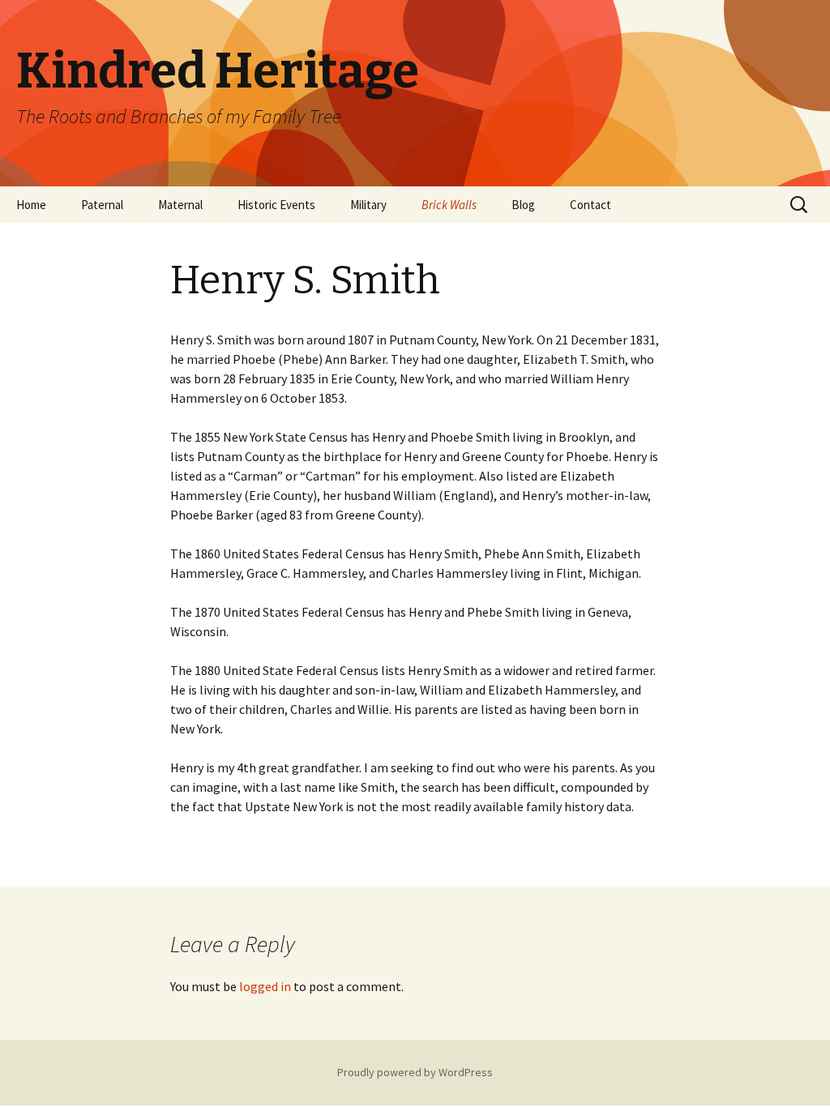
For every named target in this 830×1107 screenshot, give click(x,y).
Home (31, 204)
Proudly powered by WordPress (415, 1072)
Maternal (180, 204)
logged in (265, 986)
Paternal (102, 204)
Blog (523, 204)
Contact (590, 204)
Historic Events (276, 204)
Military (368, 204)
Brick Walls (449, 204)
